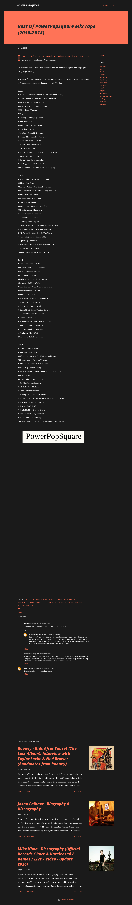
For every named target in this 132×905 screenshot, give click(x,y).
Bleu (101, 69)
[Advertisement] (50, 716)
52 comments (29, 836)
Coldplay (102, 74)
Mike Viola (103, 104)
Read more (78, 791)
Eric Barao (103, 85)
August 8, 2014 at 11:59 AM (42, 654)
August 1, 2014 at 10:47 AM (51, 634)
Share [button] (102, 55)
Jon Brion (103, 101)
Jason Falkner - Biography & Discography (44, 806)
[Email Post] (19, 609)
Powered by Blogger (67, 899)
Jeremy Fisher (104, 93)
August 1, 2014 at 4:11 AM (41, 623)
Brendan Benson (105, 72)
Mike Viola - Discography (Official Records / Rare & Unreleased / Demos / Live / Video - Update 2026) (49, 856)
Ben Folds (103, 66)
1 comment (28, 791)
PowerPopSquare (28, 5)
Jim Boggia (103, 99)
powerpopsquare (35, 634)
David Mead (103, 83)
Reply (25, 649)
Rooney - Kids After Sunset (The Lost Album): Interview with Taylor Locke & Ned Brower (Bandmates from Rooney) (47, 756)
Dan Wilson (103, 77)
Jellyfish (102, 91)
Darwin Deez (103, 80)
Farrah (102, 88)
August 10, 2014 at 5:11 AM (45, 668)
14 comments (29, 892)
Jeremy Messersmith (106, 96)
